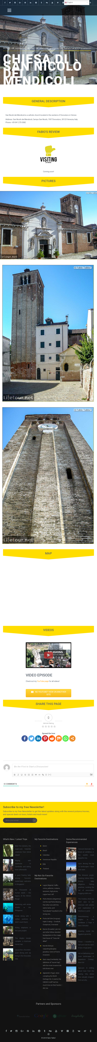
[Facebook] (24, 738)
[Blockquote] (36, 774)
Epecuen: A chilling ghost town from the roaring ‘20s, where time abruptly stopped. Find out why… (86, 974)
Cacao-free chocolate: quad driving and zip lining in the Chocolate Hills (23, 954)
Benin (45, 846)
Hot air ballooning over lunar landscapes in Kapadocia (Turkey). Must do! (86, 957)
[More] (72, 738)
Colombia (46, 855)
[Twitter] (31, 738)
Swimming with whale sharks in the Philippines (23, 907)
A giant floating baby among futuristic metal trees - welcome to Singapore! (23, 879)
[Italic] (18, 774)
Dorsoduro (54, 48)
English (70, 2)
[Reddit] (52, 738)
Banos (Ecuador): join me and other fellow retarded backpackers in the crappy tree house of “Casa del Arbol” (52, 935)
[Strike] (25, 774)
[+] (49, 775)
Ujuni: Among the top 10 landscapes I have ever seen (86, 867)
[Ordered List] (29, 774)
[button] (48, 693)
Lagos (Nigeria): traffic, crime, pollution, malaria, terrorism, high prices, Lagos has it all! (51, 889)
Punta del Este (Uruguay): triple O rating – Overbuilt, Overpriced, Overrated (51, 922)
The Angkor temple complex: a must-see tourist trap (23, 941)
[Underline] (21, 774)
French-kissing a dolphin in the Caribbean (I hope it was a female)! (86, 921)
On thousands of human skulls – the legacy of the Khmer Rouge (23, 894)
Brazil (45, 850)
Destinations (20, 48)
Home (6, 48)
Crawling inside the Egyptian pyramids (86, 932)
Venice (42, 48)
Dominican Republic (50, 859)
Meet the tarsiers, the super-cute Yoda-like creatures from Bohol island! (23, 850)
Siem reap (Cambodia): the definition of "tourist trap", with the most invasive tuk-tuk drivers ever (52, 964)
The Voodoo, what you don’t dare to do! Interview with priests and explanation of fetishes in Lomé (86, 905)
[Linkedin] (38, 738)
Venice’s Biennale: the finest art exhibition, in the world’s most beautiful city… (86, 853)
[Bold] (14, 774)
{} (46, 775)
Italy (32, 48)
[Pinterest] (45, 738)
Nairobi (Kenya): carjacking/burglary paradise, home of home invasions (51, 950)
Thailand (46, 869)
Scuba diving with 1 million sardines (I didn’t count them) (23, 919)
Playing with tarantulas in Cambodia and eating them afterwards (23, 865)
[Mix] (59, 738)
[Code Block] (39, 774)
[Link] (43, 774)
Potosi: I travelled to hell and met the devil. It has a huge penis (86, 945)
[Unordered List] (32, 774)
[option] (21, 1016)
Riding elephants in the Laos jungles (23, 929)
